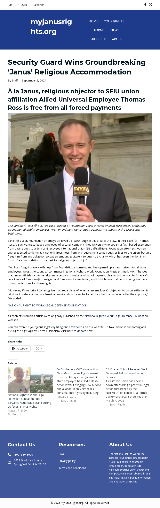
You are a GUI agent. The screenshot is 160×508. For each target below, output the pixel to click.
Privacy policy (67, 461)
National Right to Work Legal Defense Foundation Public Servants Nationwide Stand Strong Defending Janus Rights (29, 400)
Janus (30, 225)
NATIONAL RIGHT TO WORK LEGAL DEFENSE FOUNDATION (47, 305)
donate (81, 331)
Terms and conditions (72, 468)
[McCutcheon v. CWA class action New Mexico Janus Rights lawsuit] (81, 385)
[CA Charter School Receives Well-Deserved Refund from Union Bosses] (130, 386)
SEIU (89, 248)
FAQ (61, 454)
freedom (31, 279)
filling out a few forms (69, 327)
